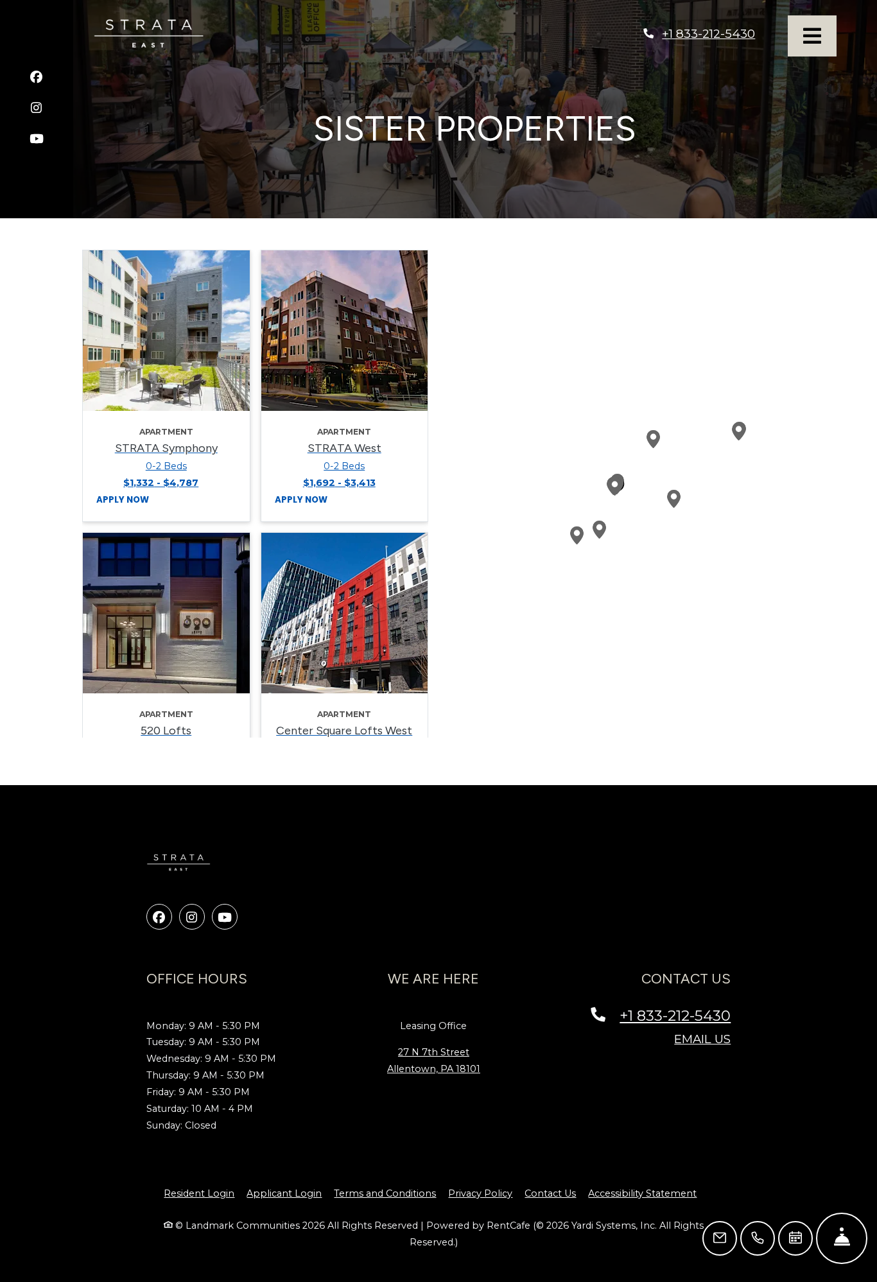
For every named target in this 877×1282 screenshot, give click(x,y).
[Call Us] (757, 1238)
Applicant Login (284, 1193)
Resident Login (199, 1193)
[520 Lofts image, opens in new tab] (166, 613)
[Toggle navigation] (812, 35)
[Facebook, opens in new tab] (36, 78)
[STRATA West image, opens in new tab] (344, 330)
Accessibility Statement (642, 1193)
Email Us (702, 1039)
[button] (615, 486)
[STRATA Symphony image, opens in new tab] (166, 330)
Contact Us (550, 1193)
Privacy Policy (480, 1193)
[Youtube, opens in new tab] (36, 140)
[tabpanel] (255, 494)
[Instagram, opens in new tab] (36, 109)
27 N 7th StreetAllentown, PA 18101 (433, 1060)
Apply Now (122, 500)
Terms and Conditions (385, 1193)
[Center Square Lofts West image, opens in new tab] (344, 613)
